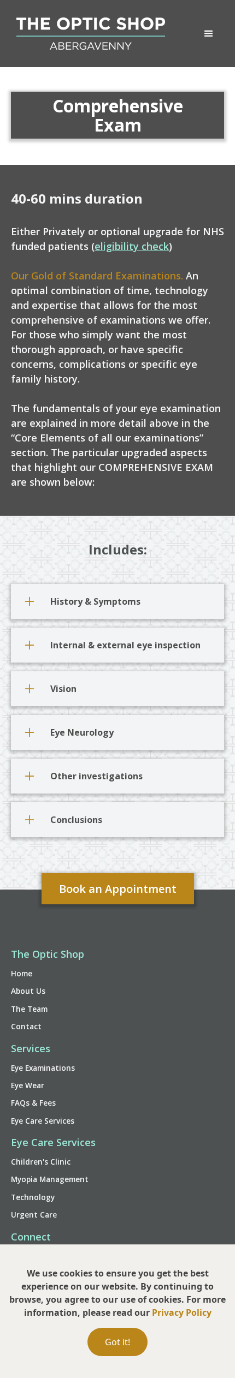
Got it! (117, 1342)
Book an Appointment (118, 888)
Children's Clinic (40, 1161)
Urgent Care (34, 1214)
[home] (88, 33)
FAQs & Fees (33, 1102)
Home (21, 973)
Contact (26, 1026)
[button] (208, 34)
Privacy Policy (182, 1313)
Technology (33, 1197)
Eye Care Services (42, 1120)
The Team (29, 1009)
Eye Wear (27, 1085)
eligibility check (132, 246)
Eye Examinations (43, 1068)
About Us (28, 991)
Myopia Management (50, 1179)
